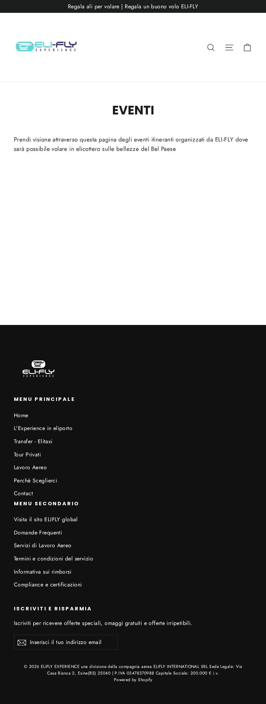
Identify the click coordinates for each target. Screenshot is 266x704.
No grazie (133, 494)
